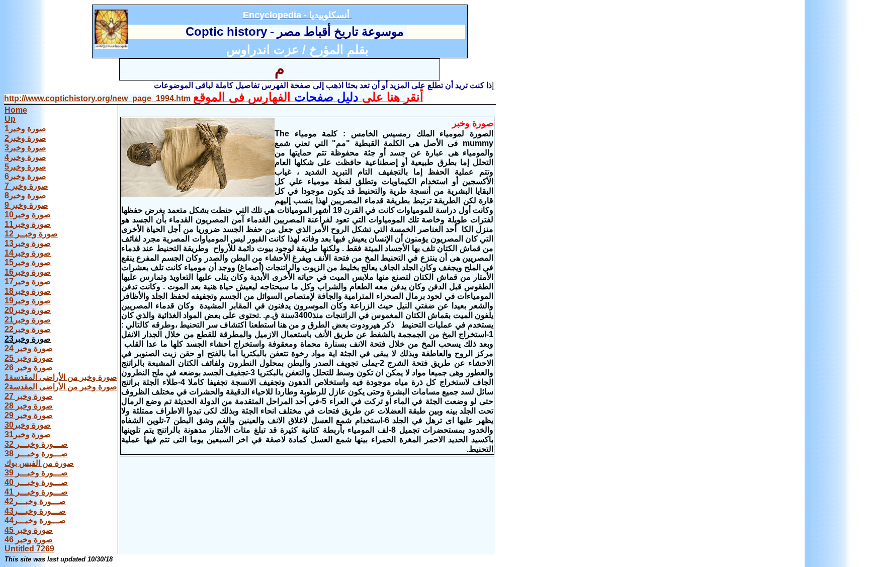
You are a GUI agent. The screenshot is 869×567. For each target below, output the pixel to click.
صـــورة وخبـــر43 (35, 511)
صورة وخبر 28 (29, 405)
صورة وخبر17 (28, 281)
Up (10, 119)
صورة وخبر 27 (29, 396)
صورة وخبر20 (28, 310)
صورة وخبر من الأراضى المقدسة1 (61, 377)
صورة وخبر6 (25, 176)
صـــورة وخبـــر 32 (36, 444)
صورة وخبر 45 (29, 530)
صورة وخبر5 (25, 167)
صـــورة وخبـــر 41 (36, 492)
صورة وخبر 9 (26, 205)
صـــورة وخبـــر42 (35, 501)
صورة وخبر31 (28, 434)
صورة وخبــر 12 (31, 233)
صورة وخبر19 (28, 300)
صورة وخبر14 (28, 253)
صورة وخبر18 (28, 291)
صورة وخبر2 (25, 138)
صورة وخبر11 (28, 224)
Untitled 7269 (29, 548)
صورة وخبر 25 (29, 358)
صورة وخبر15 (28, 262)
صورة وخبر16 (28, 272)
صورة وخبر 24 (29, 348)
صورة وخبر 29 (29, 415)
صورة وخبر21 (28, 319)
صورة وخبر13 (28, 243)
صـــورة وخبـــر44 (35, 520)
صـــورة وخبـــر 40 (36, 482)
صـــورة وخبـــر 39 (36, 472)
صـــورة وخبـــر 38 (36, 453)
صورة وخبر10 (28, 214)
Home (16, 110)
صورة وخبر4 (25, 157)
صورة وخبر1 (25, 128)
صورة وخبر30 (28, 425)
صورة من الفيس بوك (39, 463)
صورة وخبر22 (28, 329)
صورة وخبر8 (25, 195)
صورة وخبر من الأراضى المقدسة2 (61, 386)
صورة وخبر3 (25, 147)
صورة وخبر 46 (29, 539)
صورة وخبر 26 (29, 367)
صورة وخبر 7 (26, 186)
